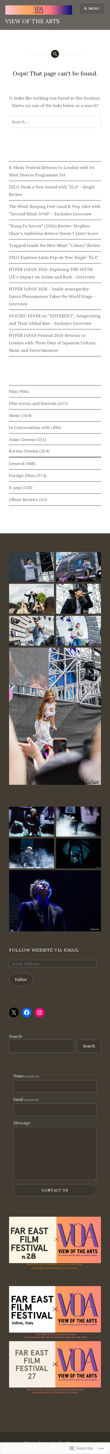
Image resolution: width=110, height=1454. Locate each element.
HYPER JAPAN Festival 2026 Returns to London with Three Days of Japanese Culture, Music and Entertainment (52, 342)
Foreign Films (22, 475)
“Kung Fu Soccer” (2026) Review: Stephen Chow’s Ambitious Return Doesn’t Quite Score (53, 229)
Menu (94, 8)
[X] (14, 1012)
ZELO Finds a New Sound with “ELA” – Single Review (52, 190)
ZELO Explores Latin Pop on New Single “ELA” (53, 257)
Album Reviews (23, 499)
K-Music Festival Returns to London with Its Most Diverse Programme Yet (52, 171)
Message (21, 1122)
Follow (21, 979)
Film (13, 391)
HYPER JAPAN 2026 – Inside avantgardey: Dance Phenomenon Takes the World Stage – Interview (52, 296)
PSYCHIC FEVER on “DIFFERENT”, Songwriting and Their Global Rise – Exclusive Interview (54, 319)
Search (15, 1036)
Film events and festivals (33, 403)
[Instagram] (39, 1012)
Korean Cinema (23, 451)
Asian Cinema (22, 439)
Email (26, 1099)
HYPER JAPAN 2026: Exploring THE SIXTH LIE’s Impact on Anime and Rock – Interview (52, 273)
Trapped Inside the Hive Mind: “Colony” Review (54, 245)
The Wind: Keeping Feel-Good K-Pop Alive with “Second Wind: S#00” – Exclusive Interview (54, 210)
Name (26, 1075)
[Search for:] (55, 122)
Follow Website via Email (44, 950)
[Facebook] (27, 1012)
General (16, 463)
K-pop (15, 487)
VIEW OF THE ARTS (32, 21)
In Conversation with (29, 427)
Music (14, 415)
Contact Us (55, 1190)
